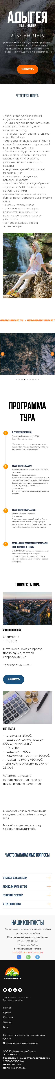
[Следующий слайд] (52, 1025)
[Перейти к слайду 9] (38, 1050)
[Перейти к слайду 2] (19, 1050)
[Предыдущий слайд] (2, 1025)
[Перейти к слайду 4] (24, 1050)
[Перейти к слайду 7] (33, 1050)
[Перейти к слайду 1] (16, 1050)
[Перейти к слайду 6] (30, 1050)
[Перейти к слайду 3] (22, 1050)
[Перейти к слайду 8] (35, 1050)
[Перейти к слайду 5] (27, 1050)
